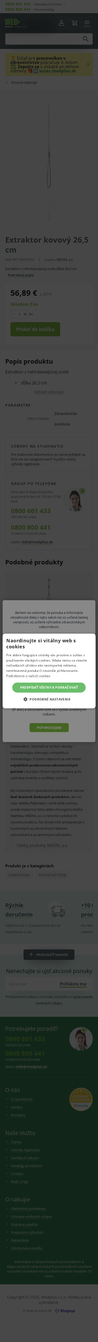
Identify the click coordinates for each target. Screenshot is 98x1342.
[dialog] (49, 671)
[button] (49, 699)
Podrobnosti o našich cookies (28, 676)
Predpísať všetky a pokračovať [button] (49, 687)
